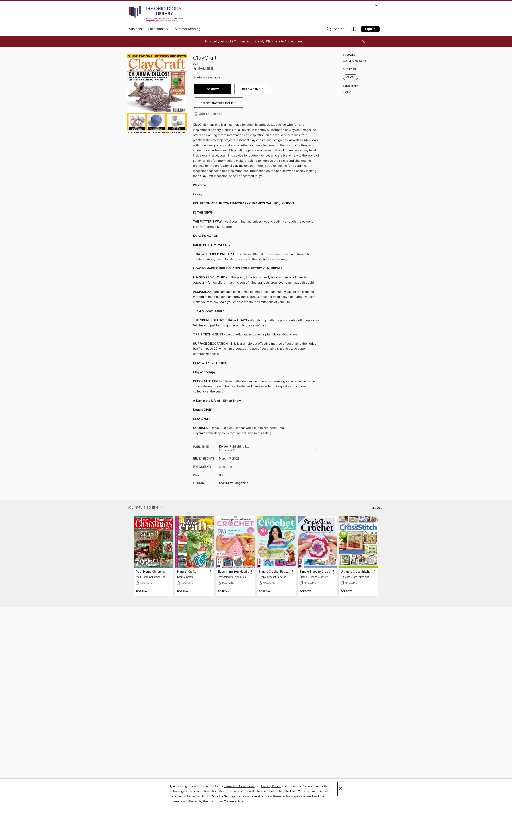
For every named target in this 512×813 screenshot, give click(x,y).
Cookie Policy (233, 801)
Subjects (135, 29)
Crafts (350, 77)
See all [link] (377, 508)
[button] (335, 30)
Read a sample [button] (252, 89)
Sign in (370, 29)
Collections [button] (157, 29)
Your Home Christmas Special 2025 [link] (152, 572)
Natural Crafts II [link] (187, 572)
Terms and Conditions (239, 786)
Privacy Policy (270, 786)
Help (376, 5)
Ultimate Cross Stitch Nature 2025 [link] (356, 572)
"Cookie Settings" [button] (224, 796)
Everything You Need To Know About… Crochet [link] (233, 572)
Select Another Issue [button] (217, 103)
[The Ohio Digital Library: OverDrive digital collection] (156, 14)
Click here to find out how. (284, 41)
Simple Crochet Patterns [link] (274, 572)
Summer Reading (187, 29)
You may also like (143, 507)
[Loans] (353, 30)
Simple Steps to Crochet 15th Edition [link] (315, 572)
